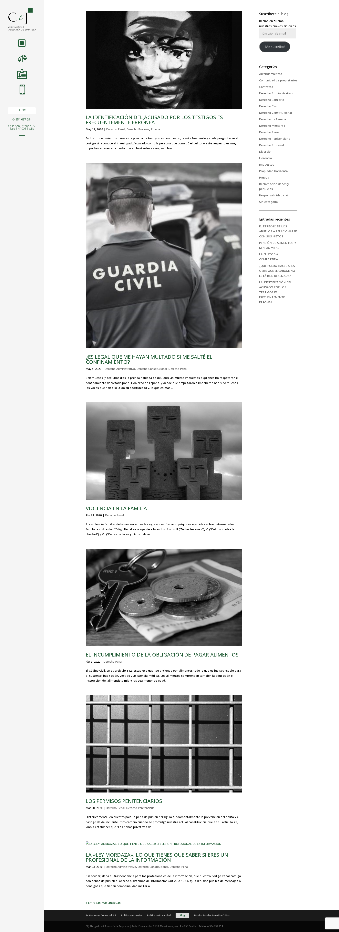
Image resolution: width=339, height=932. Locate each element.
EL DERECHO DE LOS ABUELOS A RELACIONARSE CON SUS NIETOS (278, 231)
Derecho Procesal (138, 129)
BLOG (22, 111)
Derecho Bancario (271, 100)
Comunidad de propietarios (278, 80)
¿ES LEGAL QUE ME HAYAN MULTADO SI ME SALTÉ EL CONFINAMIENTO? (149, 359)
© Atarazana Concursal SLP (101, 915)
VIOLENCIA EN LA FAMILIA (116, 508)
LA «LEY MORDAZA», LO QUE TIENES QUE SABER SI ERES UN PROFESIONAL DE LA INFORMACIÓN (157, 857)
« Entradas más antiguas (103, 903)
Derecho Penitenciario (140, 808)
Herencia (265, 158)
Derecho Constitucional (152, 369)
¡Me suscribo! (274, 46)
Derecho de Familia (272, 119)
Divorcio (265, 151)
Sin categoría (268, 202)
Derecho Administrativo (120, 369)
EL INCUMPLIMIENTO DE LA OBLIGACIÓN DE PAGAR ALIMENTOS (162, 654)
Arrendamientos (270, 74)
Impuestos (266, 164)
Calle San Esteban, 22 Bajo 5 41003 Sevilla (22, 127)
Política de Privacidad (159, 915)
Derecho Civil (268, 106)
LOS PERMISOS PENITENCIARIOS (124, 800)
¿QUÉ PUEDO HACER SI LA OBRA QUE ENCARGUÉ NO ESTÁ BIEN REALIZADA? (277, 271)
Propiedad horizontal (274, 171)
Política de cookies (131, 915)
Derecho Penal (115, 129)
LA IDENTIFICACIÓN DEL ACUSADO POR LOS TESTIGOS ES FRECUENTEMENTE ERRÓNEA (154, 120)
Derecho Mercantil (272, 126)
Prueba (155, 129)
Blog (182, 915)
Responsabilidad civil (274, 195)
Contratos (266, 87)
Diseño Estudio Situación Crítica (212, 915)
